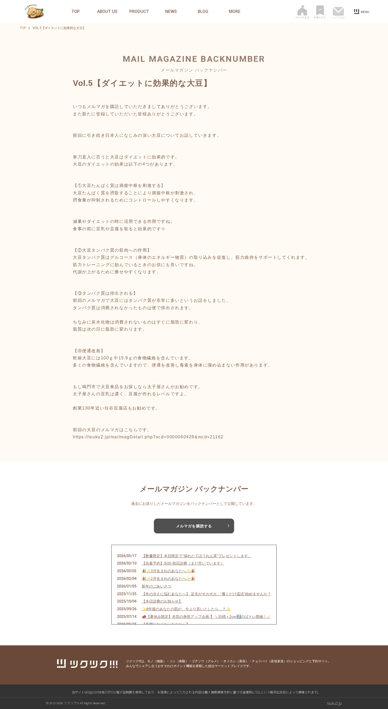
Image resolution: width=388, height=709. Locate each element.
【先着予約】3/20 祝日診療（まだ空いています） (183, 563)
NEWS (171, 12)
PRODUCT (139, 12)
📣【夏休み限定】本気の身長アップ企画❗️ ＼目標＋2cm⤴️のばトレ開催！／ (206, 616)
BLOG (203, 12)
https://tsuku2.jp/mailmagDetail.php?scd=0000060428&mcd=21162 (148, 437)
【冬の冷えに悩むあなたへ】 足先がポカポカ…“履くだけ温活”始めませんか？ (206, 594)
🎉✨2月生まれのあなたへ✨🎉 (168, 578)
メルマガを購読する (194, 526)
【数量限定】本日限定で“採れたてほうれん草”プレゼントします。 (197, 556)
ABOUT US (107, 12)
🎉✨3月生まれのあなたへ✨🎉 (168, 571)
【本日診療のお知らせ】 (162, 601)
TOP (76, 12)
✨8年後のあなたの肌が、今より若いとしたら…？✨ (186, 609)
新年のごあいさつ (156, 586)
